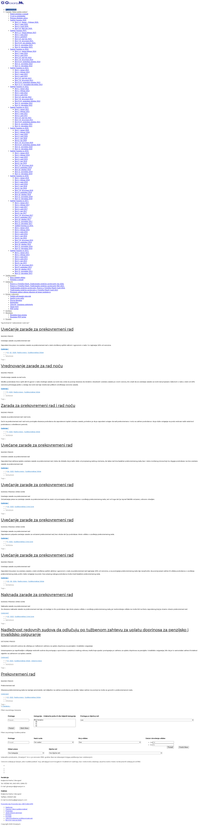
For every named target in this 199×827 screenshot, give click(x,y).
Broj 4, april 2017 (21, 209)
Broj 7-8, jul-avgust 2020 (24, 143)
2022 (11, 697)
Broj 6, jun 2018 (21, 188)
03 (8, 506)
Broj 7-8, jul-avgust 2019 (24, 165)
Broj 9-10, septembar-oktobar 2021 (27, 122)
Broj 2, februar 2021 (22, 111)
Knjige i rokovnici (12, 294)
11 (7, 392)
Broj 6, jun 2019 (21, 163)
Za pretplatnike (11, 10)
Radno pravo (22, 352)
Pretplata (9, 811)
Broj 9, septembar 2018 (23, 192)
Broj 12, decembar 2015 (23, 273)
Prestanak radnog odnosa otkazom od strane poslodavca (30, 292)
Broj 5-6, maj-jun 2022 (23, 97)
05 (8, 581)
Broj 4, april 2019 (21, 159)
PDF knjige (14, 309)
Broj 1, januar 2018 (22, 178)
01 (8, 352)
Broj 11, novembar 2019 (23, 172)
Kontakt (8, 319)
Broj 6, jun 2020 (21, 141)
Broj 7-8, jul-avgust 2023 (24, 80)
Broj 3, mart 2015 (21, 257)
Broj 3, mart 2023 (21, 74)
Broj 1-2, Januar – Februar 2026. (27, 22)
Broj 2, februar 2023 (22, 72)
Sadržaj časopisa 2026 (18, 20)
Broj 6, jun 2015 (21, 263)
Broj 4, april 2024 (21, 55)
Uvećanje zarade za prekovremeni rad (37, 329)
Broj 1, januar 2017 (22, 203)
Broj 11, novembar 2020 (23, 147)
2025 (11, 392)
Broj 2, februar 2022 (22, 91)
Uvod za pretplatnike (17, 16)
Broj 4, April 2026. (22, 26)
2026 (14, 352)
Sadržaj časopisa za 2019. (19, 151)
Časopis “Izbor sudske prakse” (17, 12)
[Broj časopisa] (55, 720)
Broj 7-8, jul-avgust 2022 (24, 99)
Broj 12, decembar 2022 (23, 105)
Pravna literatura (16, 300)
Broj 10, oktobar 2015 (23, 269)
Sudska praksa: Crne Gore (24, 506)
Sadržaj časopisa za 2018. (19, 176)
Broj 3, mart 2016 (21, 232)
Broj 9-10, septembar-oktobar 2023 (27, 82)
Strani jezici (14, 307)
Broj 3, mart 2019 (21, 157)
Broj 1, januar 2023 (22, 70)
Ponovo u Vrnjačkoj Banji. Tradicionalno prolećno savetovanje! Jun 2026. (37, 284)
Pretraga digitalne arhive (19, 18)
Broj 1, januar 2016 (22, 228)
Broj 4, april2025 (21, 37)
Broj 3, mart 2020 (21, 134)
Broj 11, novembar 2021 (23, 124)
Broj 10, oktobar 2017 (23, 219)
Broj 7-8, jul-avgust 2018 (24, 190)
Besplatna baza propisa (18, 315)
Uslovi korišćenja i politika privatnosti (19, 818)
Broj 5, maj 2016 (21, 236)
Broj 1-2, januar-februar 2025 (25, 33)
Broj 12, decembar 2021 (23, 126)
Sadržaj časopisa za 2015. (19, 251)
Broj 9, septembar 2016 (23, 242)
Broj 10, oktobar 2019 (23, 170)
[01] (55, 724)
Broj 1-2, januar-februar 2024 (25, 51)
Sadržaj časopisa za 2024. (19, 49)
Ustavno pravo (36, 661)
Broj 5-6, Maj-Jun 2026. (23, 28)
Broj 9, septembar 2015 (23, 267)
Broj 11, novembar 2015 (23, 271)
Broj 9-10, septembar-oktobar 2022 (27, 101)
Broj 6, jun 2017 (21, 213)
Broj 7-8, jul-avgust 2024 (24, 60)
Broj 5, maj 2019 (21, 161)
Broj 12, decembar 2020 (23, 149)
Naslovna (9, 807)
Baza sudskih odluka (17, 278)
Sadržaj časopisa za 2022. (19, 87)
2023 (12, 616)
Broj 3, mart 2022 (21, 93)
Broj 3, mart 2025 (21, 35)
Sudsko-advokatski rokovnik (20, 296)
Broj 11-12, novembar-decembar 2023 (28, 84)
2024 (11, 541)
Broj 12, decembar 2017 (23, 224)
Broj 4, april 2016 (21, 234)
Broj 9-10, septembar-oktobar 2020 (27, 145)
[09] (55, 722)
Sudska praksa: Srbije (36, 352)
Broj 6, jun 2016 (21, 238)
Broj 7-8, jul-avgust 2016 (24, 240)
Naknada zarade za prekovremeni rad (37, 594)
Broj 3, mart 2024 (21, 53)
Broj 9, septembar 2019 (23, 167)
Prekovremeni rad (18, 674)
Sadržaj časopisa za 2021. (19, 107)
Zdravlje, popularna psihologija (21, 304)
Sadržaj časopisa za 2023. (19, 68)
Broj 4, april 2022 (21, 95)
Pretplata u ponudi (16, 280)
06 (11, 581)
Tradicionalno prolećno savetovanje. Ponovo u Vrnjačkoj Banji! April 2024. (37, 288)
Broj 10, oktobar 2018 (23, 194)
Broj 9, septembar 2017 (23, 217)
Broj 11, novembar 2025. (24, 45)
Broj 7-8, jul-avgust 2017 (24, 215)
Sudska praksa (11, 275)
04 (8, 471)
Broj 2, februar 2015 (22, 255)
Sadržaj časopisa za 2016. (24, 226)
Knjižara (9, 311)
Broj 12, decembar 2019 (23, 174)
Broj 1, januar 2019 (22, 153)
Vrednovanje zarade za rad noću (32, 366)
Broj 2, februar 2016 (22, 230)
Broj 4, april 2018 (21, 184)
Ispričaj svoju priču (17, 298)
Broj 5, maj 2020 (21, 138)
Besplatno (9, 313)
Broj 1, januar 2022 (22, 89)
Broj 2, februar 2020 (22, 132)
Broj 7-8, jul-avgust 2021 (24, 120)
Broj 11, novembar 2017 (23, 221)
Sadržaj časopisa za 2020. (19, 128)
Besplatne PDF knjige (18, 317)
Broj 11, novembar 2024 (23, 64)
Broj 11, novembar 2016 (23, 246)
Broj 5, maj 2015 (21, 261)
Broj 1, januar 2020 (22, 130)
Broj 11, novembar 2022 (23, 103)
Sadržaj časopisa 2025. (18, 30)
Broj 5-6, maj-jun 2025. (23, 39)
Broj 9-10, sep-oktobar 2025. (25, 43)
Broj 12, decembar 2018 (23, 199)
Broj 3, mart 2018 (21, 182)
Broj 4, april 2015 (21, 259)
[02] (55, 726)
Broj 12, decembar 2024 (23, 66)
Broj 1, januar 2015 (22, 253)
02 (11, 352)
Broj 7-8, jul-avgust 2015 (24, 265)
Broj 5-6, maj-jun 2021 (23, 118)
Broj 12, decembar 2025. (24, 47)
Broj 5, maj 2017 (21, 211)
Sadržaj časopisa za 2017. (19, 201)
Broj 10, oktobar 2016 (23, 244)
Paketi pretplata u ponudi (19, 14)
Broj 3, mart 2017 (21, 207)
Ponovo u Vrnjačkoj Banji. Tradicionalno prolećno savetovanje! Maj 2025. (37, 286)
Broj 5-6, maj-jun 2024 (23, 57)
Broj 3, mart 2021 (21, 114)
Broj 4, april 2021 (21, 116)
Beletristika (14, 302)
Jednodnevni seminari (14, 813)
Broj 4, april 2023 (21, 76)
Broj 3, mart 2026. (21, 24)
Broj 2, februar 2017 (22, 205)
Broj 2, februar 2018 (22, 180)
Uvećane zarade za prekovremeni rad (36, 445)
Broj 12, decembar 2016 (23, 248)
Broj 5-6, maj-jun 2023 (23, 78)
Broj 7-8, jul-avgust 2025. (24, 41)
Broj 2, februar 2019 (22, 155)
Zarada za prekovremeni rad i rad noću (38, 405)
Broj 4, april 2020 (21, 136)
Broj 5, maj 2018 (21, 186)
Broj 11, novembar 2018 (23, 197)
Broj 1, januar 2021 (22, 109)
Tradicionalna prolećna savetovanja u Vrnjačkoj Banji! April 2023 (34, 290)
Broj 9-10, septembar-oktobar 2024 (27, 62)
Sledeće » (6, 706)
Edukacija (9, 282)
